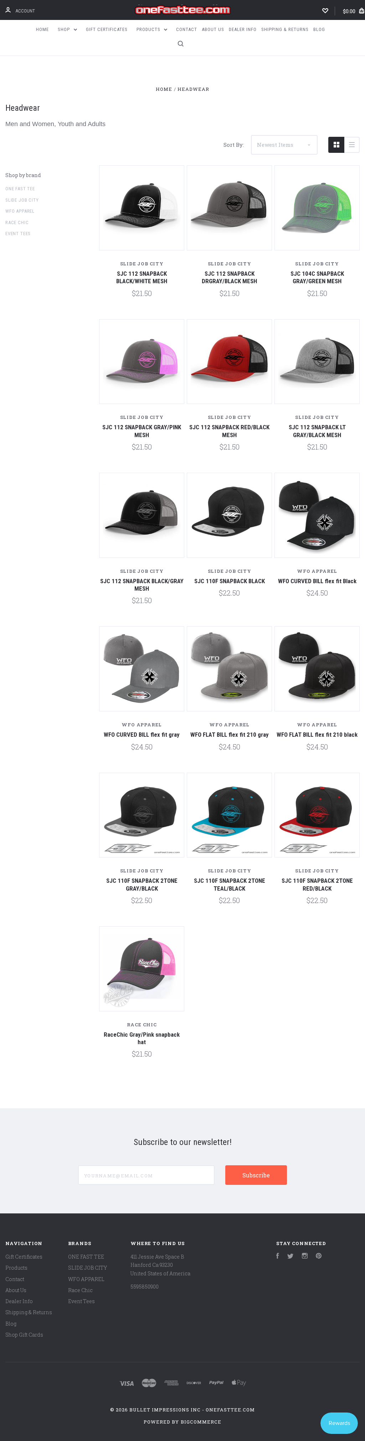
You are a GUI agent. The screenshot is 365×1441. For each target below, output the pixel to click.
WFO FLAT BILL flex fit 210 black (317, 734)
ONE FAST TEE (20, 188)
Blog (319, 29)
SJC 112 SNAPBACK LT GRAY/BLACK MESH (317, 431)
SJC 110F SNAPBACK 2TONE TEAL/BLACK (229, 884)
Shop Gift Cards (24, 1334)
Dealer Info (243, 29)
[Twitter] (290, 1256)
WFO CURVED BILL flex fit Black (317, 581)
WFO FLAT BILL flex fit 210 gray (229, 734)
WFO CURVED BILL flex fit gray (142, 734)
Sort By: (233, 144)
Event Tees (18, 233)
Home (42, 29)
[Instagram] (305, 1256)
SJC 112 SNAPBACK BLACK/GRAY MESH (142, 584)
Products (149, 29)
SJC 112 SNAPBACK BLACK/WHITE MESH (141, 277)
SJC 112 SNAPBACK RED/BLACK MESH (229, 431)
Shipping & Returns (285, 29)
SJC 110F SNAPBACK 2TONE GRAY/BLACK (142, 884)
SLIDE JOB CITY (21, 200)
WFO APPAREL (20, 211)
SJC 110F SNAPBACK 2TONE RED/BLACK (317, 884)
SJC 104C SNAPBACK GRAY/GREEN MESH (317, 277)
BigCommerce (201, 1422)
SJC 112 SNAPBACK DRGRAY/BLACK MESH (229, 277)
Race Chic (17, 222)
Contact (186, 29)
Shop (64, 29)
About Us (213, 29)
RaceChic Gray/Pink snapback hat (142, 1038)
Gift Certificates (107, 29)
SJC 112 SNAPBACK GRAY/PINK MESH (141, 431)
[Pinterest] (319, 1256)
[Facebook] (277, 1256)
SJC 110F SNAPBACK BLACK (229, 581)
